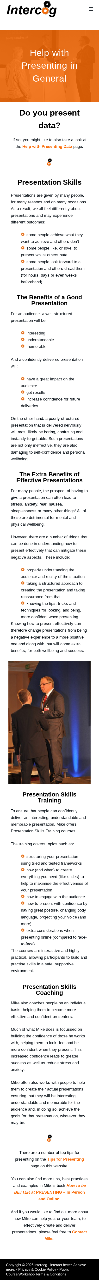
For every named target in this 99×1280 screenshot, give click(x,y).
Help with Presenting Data (47, 146)
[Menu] (91, 9)
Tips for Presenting (65, 1159)
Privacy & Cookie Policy (37, 1269)
